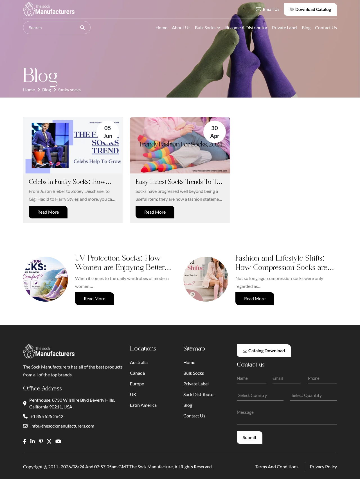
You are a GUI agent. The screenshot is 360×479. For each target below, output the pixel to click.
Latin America (143, 405)
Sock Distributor (199, 394)
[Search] (82, 27)
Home (161, 27)
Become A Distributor (246, 27)
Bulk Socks (205, 27)
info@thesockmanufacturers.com (62, 425)
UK (133, 394)
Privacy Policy (323, 466)
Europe (137, 383)
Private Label (284, 27)
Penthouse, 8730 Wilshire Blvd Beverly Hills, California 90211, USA (72, 403)
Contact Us (326, 27)
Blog (306, 27)
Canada (137, 373)
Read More (48, 211)
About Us (181, 27)
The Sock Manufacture (151, 466)
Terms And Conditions (276, 466)
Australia (139, 362)
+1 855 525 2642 (46, 416)
